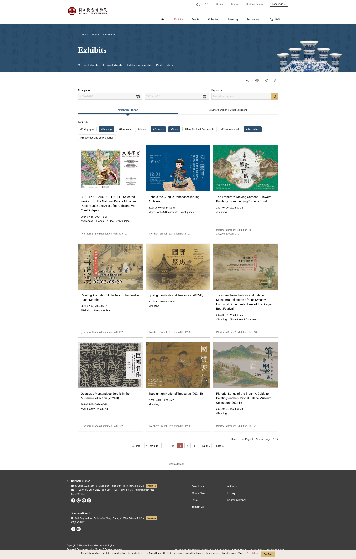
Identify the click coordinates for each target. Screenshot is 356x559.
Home (85, 34)
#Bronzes (158, 129)
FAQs (194, 500)
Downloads (198, 486)
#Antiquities (252, 129)
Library (231, 493)
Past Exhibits (109, 34)
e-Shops (232, 486)
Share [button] (247, 80)
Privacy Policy (239, 549)
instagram (78, 500)
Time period (84, 90)
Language (277, 4)
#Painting (106, 129)
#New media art (230, 129)
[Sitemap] (198, 4)
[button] (257, 80)
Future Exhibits (113, 65)
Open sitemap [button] (176, 463)
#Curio (174, 129)
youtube (84, 500)
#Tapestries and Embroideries (96, 137)
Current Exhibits (88, 65)
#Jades (142, 129)
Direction (151, 486)
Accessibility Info (275, 549)
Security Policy (253, 553)
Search (274, 96)
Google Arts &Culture (89, 500)
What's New (198, 493)
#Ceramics (125, 129)
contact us (197, 506)
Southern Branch (236, 500)
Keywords (216, 90)
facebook (73, 500)
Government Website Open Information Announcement (202, 549)
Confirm (268, 554)
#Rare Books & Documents (199, 129)
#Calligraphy (87, 129)
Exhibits (95, 34)
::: (193, 4)
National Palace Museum (87, 11)
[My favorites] (205, 4)
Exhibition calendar (139, 65)
